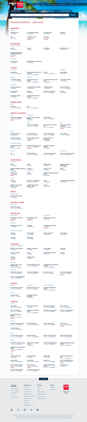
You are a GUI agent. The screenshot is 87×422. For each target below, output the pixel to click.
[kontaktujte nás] (37, 410)
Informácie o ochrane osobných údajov (63, 416)
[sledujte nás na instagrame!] (68, 1)
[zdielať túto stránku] (74, 1)
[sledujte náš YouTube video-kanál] (71, 1)
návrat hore (44, 378)
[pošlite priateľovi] (77, 1)
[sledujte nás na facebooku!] (65, 1)
